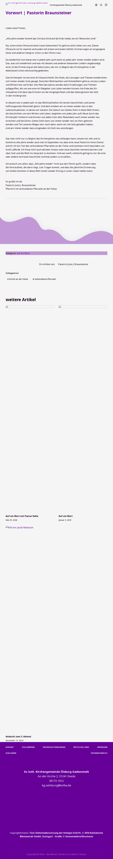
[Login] (96, 5)
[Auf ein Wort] (83, 408)
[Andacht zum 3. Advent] (30, 629)
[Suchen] (101, 5)
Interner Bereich (99, 753)
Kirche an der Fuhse (17, 279)
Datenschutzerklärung (54, 747)
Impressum (102, 747)
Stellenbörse (28, 747)
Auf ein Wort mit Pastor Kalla (22, 516)
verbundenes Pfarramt (44, 279)
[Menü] (106, 5)
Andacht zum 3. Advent (18, 736)
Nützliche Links (81, 747)
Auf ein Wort (31, 19)
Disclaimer (11, 753)
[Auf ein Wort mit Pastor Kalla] (30, 408)
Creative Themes (78, 854)
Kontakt (10, 747)
